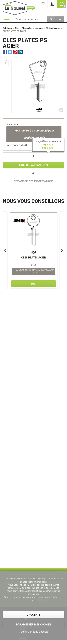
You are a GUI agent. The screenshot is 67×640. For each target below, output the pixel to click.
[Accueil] (20, 8)
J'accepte (33, 614)
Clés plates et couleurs (32, 28)
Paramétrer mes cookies (33, 624)
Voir (33, 283)
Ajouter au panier (32, 165)
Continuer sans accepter (35, 631)
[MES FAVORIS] (43, 4)
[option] (6, 63)
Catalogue (7, 28)
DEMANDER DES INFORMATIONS (33, 181)
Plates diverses (53, 28)
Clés (17, 28)
